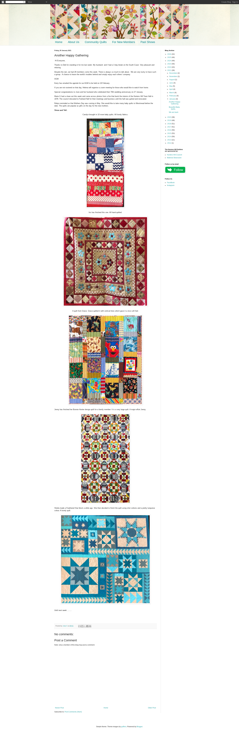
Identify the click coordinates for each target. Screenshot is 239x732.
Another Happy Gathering (174, 103)
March (171, 93)
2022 (169, 67)
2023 (169, 64)
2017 (169, 127)
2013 (169, 140)
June (171, 83)
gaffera (123, 727)
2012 (169, 143)
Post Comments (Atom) (73, 712)
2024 (169, 61)
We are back (173, 112)
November (173, 76)
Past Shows (148, 42)
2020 (169, 117)
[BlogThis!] (82, 626)
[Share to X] (84, 626)
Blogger (139, 727)
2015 (169, 133)
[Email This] (79, 626)
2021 (169, 70)
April (171, 89)
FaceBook (171, 183)
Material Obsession (174, 158)
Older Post (152, 708)
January (172, 99)
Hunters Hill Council (174, 155)
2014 (169, 137)
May (171, 86)
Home (58, 42)
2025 (169, 57)
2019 (169, 120)
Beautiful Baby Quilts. (174, 108)
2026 (169, 54)
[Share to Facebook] (87, 626)
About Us (73, 42)
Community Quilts (96, 42)
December (173, 73)
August (172, 80)
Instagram (170, 185)
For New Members (123, 42)
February (172, 96)
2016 (169, 130)
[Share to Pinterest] (90, 626)
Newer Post (59, 708)
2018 (169, 124)
